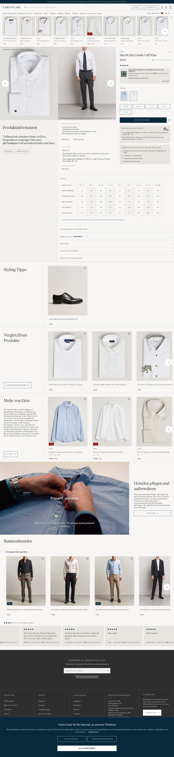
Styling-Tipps (15, 269)
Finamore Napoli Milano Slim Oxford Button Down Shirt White (109, 385)
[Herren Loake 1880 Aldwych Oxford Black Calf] (67, 290)
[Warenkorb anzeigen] (170, 7)
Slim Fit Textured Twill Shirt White (144, 41)
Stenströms (125, 38)
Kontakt (42, 705)
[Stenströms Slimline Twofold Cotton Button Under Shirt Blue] (114, 607)
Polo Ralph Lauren (9, 38)
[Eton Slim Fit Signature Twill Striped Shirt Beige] (70, 607)
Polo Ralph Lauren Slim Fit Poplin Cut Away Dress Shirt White (65, 385)
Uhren (46, 13)
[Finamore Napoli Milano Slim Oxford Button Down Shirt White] (112, 382)
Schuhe (29, 13)
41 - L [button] (151, 106)
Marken (68, 13)
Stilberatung (151, 7)
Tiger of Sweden (110, 38)
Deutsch (167, 13)
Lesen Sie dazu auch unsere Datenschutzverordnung (87, 676)
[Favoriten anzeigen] (166, 7)
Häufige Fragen (44, 709)
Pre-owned (91, 13)
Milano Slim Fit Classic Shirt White (60, 41)
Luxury (99, 13)
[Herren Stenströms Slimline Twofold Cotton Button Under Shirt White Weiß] (128, 26)
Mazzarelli (91, 38)
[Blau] (124, 96)
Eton (38, 38)
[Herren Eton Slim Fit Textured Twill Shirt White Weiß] (145, 26)
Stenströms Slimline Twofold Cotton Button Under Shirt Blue (112, 610)
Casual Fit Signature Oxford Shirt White (108, 452)
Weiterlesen (94, 732)
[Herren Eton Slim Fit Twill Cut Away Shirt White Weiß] (162, 26)
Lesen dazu (165, 81)
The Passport (9, 701)
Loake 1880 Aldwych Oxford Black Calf (63, 319)
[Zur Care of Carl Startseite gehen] (12, 7)
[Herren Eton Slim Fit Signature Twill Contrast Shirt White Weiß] (44, 26)
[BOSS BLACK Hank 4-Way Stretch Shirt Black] (26, 607)
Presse (6, 714)
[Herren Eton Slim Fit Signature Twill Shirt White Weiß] (77, 26)
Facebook (77, 705)
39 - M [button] (126, 106)
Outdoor (75, 13)
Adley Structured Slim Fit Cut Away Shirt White (111, 41)
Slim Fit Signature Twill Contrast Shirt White (43, 41)
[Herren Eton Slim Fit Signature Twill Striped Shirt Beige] (70, 581)
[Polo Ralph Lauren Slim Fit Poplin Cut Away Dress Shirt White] (67, 382)
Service (137, 7)
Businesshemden (25, 49)
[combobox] (167, 13)
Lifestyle (60, 13)
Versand (42, 701)
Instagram (77, 701)
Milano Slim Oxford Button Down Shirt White (27, 41)
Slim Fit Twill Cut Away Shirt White (161, 41)
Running (83, 13)
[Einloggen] (162, 7)
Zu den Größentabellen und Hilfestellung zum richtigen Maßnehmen (92, 220)
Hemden (14, 49)
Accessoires (37, 13)
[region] (87, 636)
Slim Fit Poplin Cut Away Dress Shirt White (10, 41)
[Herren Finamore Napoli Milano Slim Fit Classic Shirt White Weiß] (61, 26)
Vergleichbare (15, 338)
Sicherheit (7, 709)
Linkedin (76, 714)
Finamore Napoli (26, 38)
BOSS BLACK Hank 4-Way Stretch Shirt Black (24, 610)
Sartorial (8, 151)
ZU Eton (9, 454)
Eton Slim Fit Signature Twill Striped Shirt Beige (69, 610)
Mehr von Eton (17, 400)
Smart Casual (22, 151)
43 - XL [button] (125, 112)
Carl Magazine (153, 13)
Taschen (52, 13)
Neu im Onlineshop (10, 13)
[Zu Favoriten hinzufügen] (84, 268)
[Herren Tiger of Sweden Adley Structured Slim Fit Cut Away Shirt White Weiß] (111, 26)
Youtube (76, 709)
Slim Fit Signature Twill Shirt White (77, 41)
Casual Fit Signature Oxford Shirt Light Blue (65, 452)
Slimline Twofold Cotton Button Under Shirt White (128, 41)
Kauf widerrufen (45, 714)
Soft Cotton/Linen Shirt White (93, 41)
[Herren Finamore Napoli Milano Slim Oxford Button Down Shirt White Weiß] (27, 26)
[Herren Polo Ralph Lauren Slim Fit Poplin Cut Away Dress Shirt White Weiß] (10, 26)
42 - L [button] (164, 106)
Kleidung (21, 13)
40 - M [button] (138, 106)
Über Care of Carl (10, 705)
